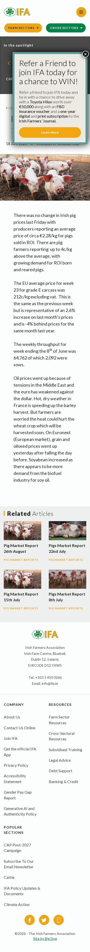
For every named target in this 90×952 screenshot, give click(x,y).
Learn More (50, 132)
